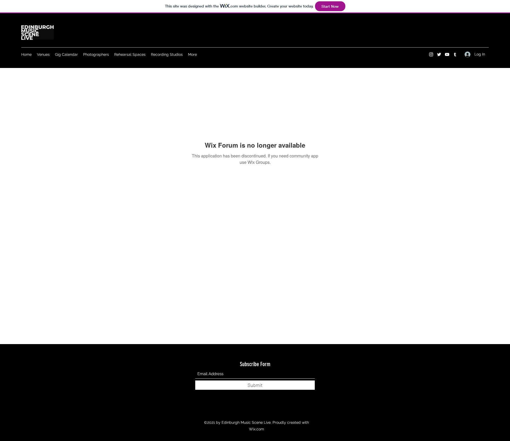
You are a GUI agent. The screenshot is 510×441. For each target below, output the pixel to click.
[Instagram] (431, 54)
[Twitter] (439, 54)
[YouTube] (447, 54)
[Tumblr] (455, 54)
